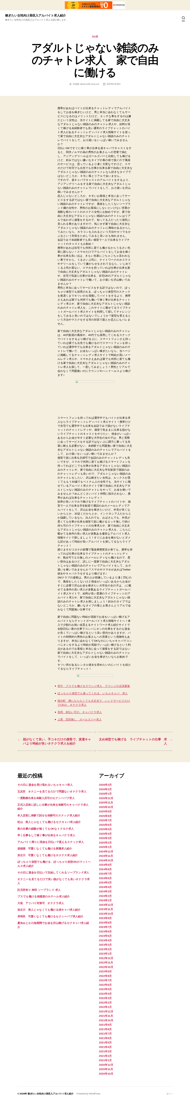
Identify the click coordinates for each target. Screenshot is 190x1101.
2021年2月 (105, 1055)
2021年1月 (105, 1060)
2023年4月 (105, 940)
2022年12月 (106, 958)
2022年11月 (106, 962)
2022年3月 (105, 998)
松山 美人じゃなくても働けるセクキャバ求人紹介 (49, 821)
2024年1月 (105, 900)
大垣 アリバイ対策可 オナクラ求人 (40, 903)
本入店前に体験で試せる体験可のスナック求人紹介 (48, 815)
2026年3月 (105, 784)
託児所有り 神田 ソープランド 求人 (39, 889)
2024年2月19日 (114, 84)
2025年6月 (105, 824)
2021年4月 (105, 1046)
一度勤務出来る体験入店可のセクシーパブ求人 (46, 798)
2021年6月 (105, 1038)
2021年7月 (105, 1033)
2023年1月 (105, 953)
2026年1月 (105, 793)
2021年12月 (106, 1011)
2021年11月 (106, 1015)
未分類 (95, 36)
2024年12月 (106, 851)
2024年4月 (105, 887)
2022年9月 (105, 971)
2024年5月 (105, 882)
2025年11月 (106, 802)
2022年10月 (106, 967)
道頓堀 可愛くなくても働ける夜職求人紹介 (44, 848)
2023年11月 (106, 909)
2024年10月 (106, 860)
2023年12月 (106, 904)
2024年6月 (105, 878)
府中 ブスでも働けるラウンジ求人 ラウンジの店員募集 (94, 686)
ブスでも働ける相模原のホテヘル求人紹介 (43, 896)
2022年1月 (105, 1006)
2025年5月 (105, 829)
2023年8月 (105, 922)
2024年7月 (105, 873)
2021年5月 (105, 1042)
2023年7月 (105, 926)
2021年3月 (105, 1051)
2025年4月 (105, 833)
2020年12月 (106, 1064)
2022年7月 (105, 980)
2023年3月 (105, 944)
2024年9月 (105, 864)
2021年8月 (105, 1029)
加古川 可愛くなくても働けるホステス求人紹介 (47, 855)
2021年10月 (106, 1020)
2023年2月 (105, 949)
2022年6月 (105, 984)
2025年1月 (105, 846)
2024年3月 (105, 891)
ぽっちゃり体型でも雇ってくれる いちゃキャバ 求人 (93, 693)
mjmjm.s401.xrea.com (89, 84)
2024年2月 (105, 895)
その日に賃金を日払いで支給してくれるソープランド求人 (53, 872)
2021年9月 (105, 1024)
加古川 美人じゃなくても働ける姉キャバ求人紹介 (49, 909)
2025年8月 (105, 815)
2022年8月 (105, 975)
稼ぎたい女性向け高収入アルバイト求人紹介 (35, 15)
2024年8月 (105, 869)
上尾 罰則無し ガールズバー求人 (80, 719)
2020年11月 (106, 1069)
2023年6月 (105, 931)
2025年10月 (106, 807)
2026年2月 (105, 789)
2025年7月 (105, 820)
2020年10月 (106, 1073)
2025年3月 (105, 838)
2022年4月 (105, 993)
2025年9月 (105, 811)
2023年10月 (106, 913)
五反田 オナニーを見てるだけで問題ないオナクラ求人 (51, 791)
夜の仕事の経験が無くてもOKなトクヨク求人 (45, 828)
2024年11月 (106, 855)
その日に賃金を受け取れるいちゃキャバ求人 (45, 784)
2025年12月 (106, 798)
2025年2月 (105, 842)
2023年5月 (105, 935)
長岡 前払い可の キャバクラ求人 (80, 712)
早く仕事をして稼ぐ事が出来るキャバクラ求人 (46, 835)
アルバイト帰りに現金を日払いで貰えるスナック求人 (50, 841)
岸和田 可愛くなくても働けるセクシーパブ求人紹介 (50, 916)
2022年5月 (105, 989)
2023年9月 (105, 918)
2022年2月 (105, 1002)
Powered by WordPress (88, 1093)
